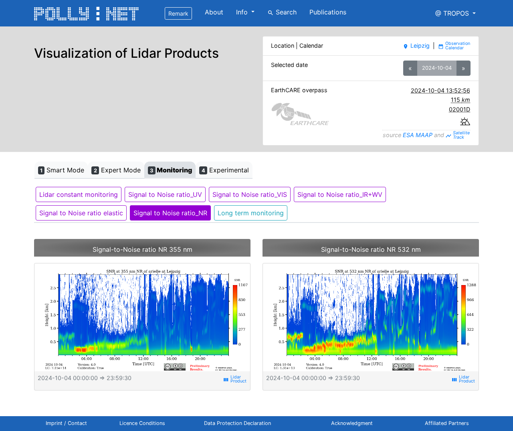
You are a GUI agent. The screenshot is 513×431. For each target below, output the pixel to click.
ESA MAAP (417, 135)
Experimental (225, 170)
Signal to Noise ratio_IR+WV (339, 194)
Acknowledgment (352, 423)
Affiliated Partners (447, 423)
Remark (178, 13)
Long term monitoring (251, 213)
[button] (455, 13)
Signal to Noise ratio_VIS (249, 194)
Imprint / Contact (66, 423)
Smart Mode (62, 170)
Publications (327, 12)
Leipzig (416, 45)
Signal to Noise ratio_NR (170, 213)
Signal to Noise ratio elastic (81, 213)
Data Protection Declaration (237, 423)
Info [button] (243, 12)
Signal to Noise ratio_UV (165, 194)
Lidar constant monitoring (78, 194)
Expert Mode (117, 170)
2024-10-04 (437, 68)
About (214, 12)
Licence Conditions (142, 423)
